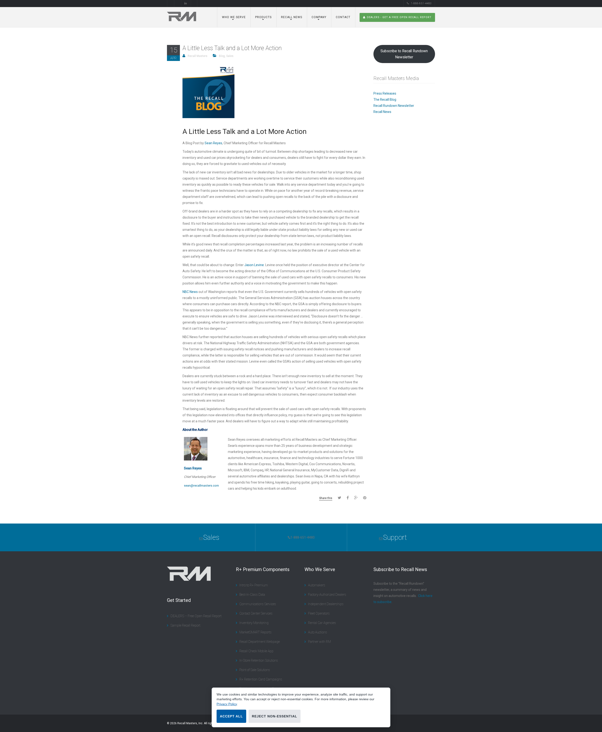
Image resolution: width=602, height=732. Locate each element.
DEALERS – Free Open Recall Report (196, 616)
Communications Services (257, 604)
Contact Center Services (256, 613)
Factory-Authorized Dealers (327, 594)
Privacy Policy (227, 704)
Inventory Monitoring (254, 623)
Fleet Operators (319, 613)
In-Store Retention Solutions (258, 660)
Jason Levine (254, 265)
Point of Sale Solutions (254, 670)
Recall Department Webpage (259, 642)
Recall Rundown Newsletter (393, 106)
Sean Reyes (213, 143)
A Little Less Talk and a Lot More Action (232, 48)
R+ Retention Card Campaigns (260, 679)
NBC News (190, 292)
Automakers (316, 585)
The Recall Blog (384, 99)
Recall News (382, 112)
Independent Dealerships (326, 604)
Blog (222, 56)
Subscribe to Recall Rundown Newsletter (404, 54)
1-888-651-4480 (421, 3)
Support (395, 537)
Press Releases (384, 93)
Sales (230, 56)
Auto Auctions (317, 632)
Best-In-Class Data (252, 594)
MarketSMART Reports (255, 632)
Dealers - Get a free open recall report (399, 17)
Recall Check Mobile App (256, 651)
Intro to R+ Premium (253, 585)
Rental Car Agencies (322, 623)
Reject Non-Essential (274, 716)
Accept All (231, 716)
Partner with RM (319, 642)
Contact (343, 17)
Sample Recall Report (185, 625)
